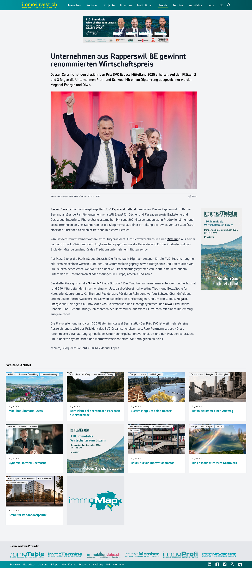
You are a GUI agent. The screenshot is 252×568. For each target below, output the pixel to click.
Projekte (109, 5)
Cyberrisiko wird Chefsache (27, 463)
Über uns (43, 564)
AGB (108, 564)
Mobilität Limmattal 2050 (26, 411)
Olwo (168, 304)
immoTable (195, 5)
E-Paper (54, 564)
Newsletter (119, 564)
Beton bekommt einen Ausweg (212, 411)
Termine (178, 5)
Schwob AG (95, 283)
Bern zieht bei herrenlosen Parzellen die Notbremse (95, 413)
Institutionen (145, 5)
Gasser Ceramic (61, 209)
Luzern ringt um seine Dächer (151, 411)
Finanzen (126, 5)
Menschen (74, 5)
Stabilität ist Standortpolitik (28, 515)
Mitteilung (173, 239)
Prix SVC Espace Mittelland (117, 209)
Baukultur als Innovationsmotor (152, 463)
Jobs (211, 5)
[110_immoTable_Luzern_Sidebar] (221, 249)
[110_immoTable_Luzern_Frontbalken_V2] (126, 29)
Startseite (15, 564)
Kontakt (72, 564)
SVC (191, 225)
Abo (64, 564)
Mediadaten (29, 564)
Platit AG (84, 258)
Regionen (92, 5)
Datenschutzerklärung (91, 564)
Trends (163, 5)
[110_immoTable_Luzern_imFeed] (95, 448)
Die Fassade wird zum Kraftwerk (214, 463)
